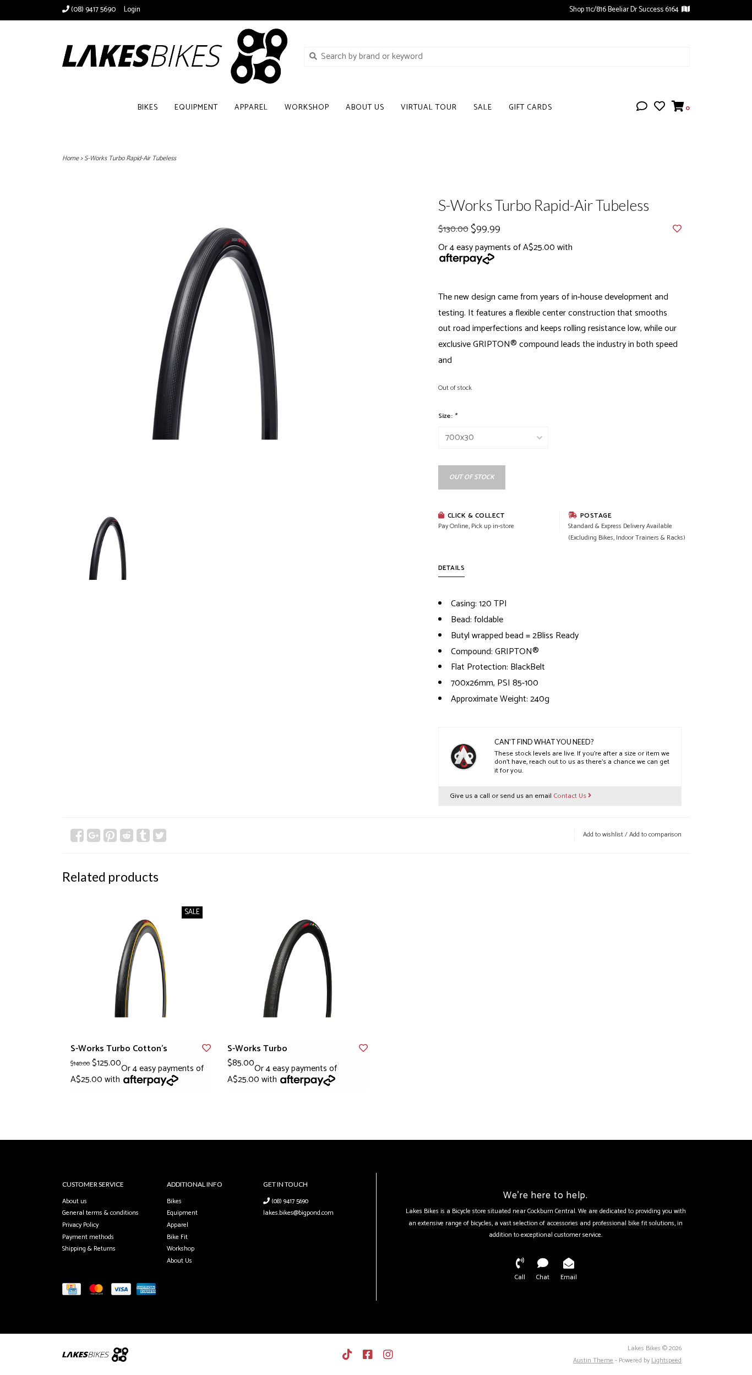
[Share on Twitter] (159, 835)
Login (132, 9)
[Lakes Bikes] (174, 56)
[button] (641, 107)
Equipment (196, 107)
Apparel (251, 107)
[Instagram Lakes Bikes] (388, 1354)
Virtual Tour (429, 107)
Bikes (148, 107)
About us (74, 1201)
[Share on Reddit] (126, 835)
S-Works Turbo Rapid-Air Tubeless (130, 158)
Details (451, 568)
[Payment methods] (74, 1291)
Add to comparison (655, 834)
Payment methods (88, 1237)
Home (70, 158)
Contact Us (570, 796)
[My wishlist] (659, 107)
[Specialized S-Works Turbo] (297, 968)
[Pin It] (110, 835)
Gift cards (530, 107)
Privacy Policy (80, 1225)
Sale (482, 107)
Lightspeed (666, 1360)
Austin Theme (593, 1360)
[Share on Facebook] (77, 835)
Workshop (307, 107)
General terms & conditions (100, 1213)
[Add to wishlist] (677, 229)
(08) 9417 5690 (289, 1201)
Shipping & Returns (89, 1248)
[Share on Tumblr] (143, 835)
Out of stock (471, 477)
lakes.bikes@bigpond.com (298, 1213)
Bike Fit (177, 1237)
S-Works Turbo (257, 1048)
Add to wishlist (603, 834)
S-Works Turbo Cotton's (118, 1048)
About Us (365, 107)
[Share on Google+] (93, 835)
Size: (447, 416)
